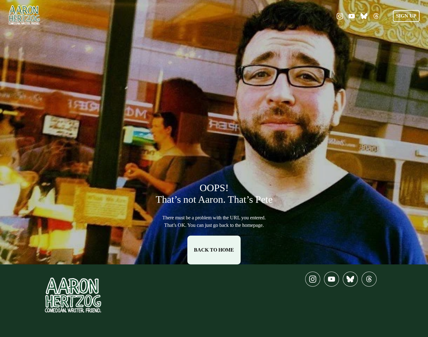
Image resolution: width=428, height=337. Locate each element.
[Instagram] (340, 16)
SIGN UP (406, 15)
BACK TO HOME (214, 250)
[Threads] (376, 16)
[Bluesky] (364, 16)
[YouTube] (352, 16)
